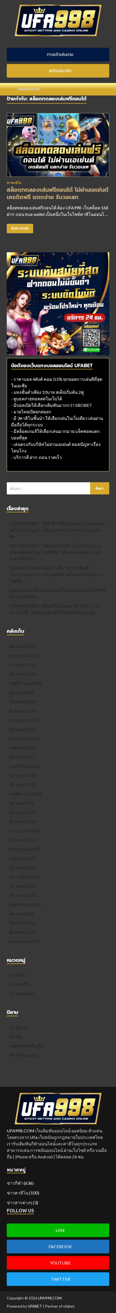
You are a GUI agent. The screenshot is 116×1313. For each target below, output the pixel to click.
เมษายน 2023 (22, 858)
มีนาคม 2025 (21, 646)
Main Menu (29, 89)
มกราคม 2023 (22, 886)
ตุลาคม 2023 (21, 803)
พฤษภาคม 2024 (24, 738)
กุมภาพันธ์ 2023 (24, 876)
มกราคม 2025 (22, 664)
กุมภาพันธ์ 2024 (24, 766)
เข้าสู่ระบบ (19, 1027)
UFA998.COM (50, 1298)
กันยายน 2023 (22, 812)
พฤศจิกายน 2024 (25, 683)
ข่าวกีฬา (17, 974)
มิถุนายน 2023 (22, 839)
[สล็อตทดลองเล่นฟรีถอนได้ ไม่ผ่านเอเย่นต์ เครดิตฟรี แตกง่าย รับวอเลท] (58, 147)
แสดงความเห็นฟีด (26, 1045)
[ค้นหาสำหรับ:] (58, 488)
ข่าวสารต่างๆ (22, 993)
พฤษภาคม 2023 (24, 849)
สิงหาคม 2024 (22, 710)
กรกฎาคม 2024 (24, 720)
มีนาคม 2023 (21, 867)
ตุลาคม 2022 (21, 913)
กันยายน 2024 (22, 701)
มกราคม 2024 (22, 775)
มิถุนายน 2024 (22, 729)
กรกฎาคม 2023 (24, 830)
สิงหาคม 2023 (22, 821)
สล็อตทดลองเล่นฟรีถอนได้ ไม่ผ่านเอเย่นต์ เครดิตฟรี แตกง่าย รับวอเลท (57, 194)
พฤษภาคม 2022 (24, 941)
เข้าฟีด (15, 1036)
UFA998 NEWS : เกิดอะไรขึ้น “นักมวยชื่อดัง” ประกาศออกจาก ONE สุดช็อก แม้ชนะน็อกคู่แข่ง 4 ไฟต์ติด (56, 574)
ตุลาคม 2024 (21, 692)
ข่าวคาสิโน (14, 182)
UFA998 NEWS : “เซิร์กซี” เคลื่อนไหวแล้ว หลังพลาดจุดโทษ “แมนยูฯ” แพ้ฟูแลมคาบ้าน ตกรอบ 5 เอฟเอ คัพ (57, 530)
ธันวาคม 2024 (22, 673)
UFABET (35, 1306)
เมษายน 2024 (22, 747)
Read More (20, 228)
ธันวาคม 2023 (22, 784)
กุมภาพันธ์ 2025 (24, 655)
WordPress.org (23, 1055)
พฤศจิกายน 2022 (25, 904)
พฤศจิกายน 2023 (25, 793)
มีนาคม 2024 (21, 756)
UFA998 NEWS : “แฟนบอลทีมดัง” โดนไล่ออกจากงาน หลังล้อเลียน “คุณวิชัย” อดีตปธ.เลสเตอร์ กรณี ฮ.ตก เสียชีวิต (55, 552)
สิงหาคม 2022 (22, 932)
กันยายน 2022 (22, 922)
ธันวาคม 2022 (22, 895)
